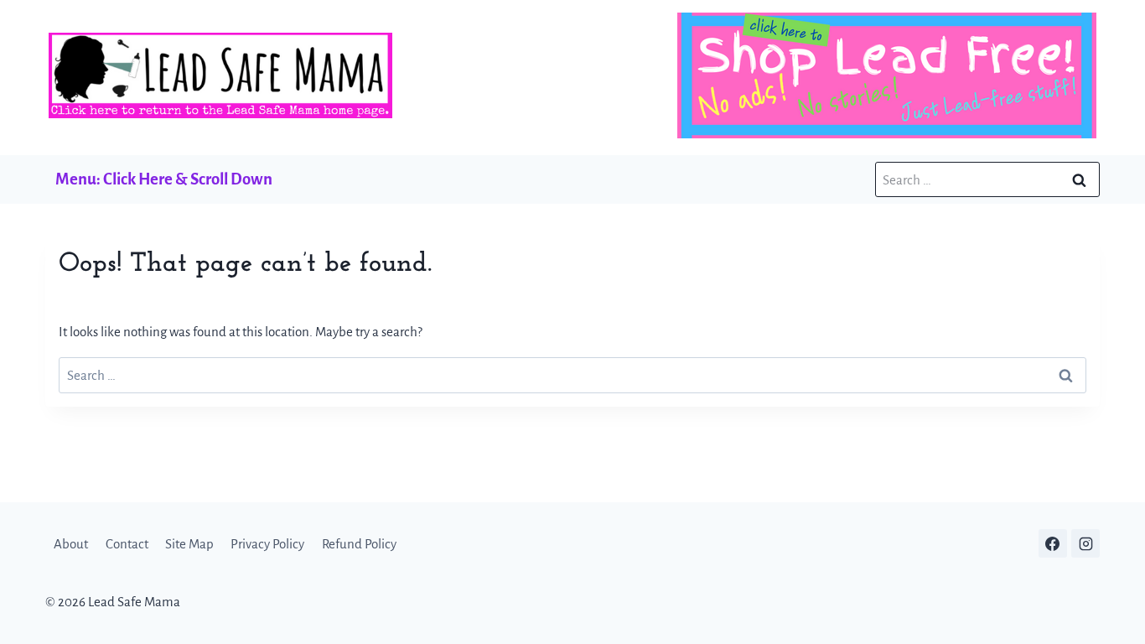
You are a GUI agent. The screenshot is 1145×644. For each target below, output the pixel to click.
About (71, 544)
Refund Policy (359, 544)
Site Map (189, 544)
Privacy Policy (267, 544)
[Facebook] (1053, 543)
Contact (127, 544)
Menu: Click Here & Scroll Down (163, 179)
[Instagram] (1085, 543)
